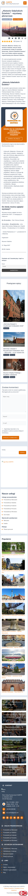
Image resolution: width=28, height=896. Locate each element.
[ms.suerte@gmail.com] (10, 812)
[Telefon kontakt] (21, 893)
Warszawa (12, 354)
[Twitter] (12, 38)
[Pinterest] (15, 38)
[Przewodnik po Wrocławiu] (9, 512)
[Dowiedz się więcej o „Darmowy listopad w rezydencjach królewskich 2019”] (14, 306)
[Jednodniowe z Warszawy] (9, 849)
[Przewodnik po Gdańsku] (9, 503)
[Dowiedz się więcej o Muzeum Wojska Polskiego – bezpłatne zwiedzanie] (14, 364)
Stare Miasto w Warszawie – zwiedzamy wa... (13, 601)
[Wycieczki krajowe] (7, 854)
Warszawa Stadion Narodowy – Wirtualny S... (13, 661)
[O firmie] (4, 865)
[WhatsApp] (25, 38)
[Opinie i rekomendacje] (8, 867)
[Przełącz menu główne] (25, 3)
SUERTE (9, 2)
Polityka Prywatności (9, 888)
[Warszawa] (5, 520)
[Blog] (3, 872)
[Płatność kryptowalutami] (8, 870)
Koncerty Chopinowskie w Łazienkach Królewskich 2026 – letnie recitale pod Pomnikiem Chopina (13, 742)
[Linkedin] (19, 38)
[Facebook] (9, 38)
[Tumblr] (22, 38)
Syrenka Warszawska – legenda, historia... (12, 647)
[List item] (3, 817)
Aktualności (6, 328)
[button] (14, 138)
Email (3, 264)
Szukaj (3, 449)
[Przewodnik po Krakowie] (9, 506)
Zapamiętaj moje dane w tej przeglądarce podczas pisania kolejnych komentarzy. (12, 431)
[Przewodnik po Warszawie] (9, 500)
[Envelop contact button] (25, 893)
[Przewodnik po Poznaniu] (9, 509)
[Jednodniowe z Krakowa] (8, 851)
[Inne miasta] (6, 515)
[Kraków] (5, 523)
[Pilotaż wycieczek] (7, 529)
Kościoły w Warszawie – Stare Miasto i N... (12, 692)
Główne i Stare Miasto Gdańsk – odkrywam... (13, 586)
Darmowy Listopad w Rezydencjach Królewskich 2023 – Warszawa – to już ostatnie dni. (13, 350)
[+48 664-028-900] (8, 809)
